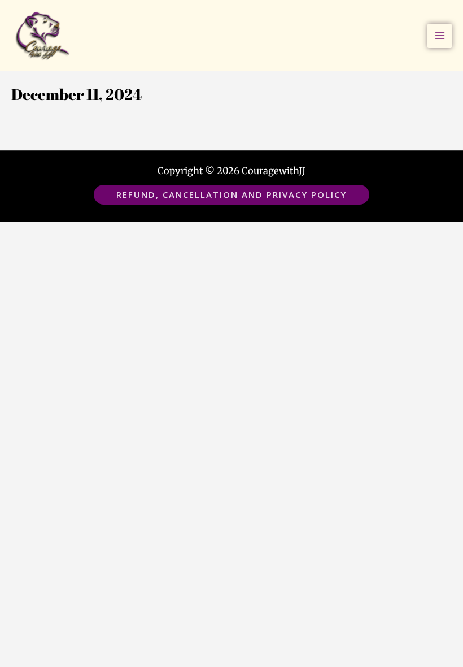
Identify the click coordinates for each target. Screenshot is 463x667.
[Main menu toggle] (439, 36)
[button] (231, 195)
